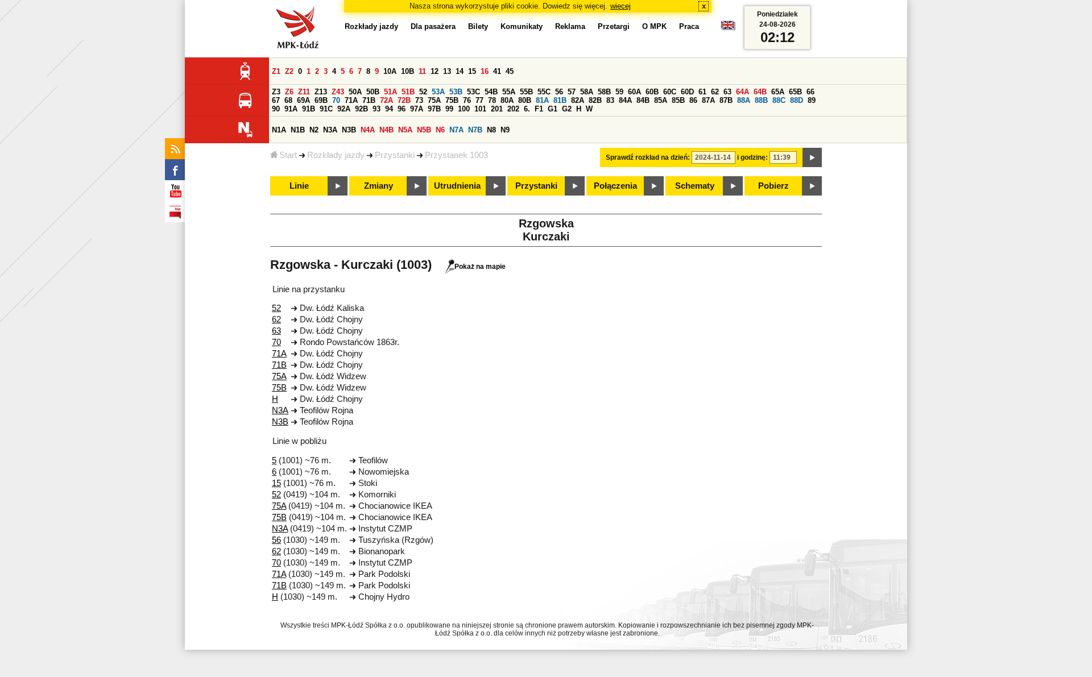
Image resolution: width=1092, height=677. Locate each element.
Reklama (570, 26)
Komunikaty (521, 26)
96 (402, 109)
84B (643, 100)
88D (796, 100)
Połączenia (615, 185)
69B (321, 100)
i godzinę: (752, 157)
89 (812, 100)
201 (497, 109)
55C (544, 92)
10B (407, 71)
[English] (728, 28)
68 (288, 100)
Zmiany (378, 185)
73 (419, 100)
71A (351, 100)
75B (451, 100)
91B (308, 109)
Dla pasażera (433, 26)
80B (524, 100)
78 (492, 100)
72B (404, 100)
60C (669, 92)
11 (422, 71)
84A (625, 100)
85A (660, 100)
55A (508, 92)
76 (467, 100)
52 (423, 92)
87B (726, 100)
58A (586, 92)
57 (572, 92)
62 (715, 92)
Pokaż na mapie (480, 267)
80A (507, 100)
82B (595, 100)
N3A (330, 130)
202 (513, 109)
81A (542, 100)
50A (355, 92)
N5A (405, 130)
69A (303, 100)
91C (326, 109)
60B (652, 92)
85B (678, 100)
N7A (456, 130)
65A (777, 92)
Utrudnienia (457, 185)
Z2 (289, 71)
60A (634, 92)
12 (435, 71)
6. (527, 109)
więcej (620, 6)
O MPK (654, 26)
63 (727, 92)
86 (693, 100)
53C (473, 92)
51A (390, 92)
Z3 (276, 92)
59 (619, 92)
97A (416, 109)
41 (497, 71)
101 (480, 109)
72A (386, 100)
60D (687, 92)
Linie (299, 185)
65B (795, 92)
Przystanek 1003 (456, 155)
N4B (386, 130)
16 (485, 71)
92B (361, 109)
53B (455, 92)
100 (464, 109)
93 (376, 109)
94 (389, 109)
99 (449, 109)
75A (434, 100)
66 (810, 92)
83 (610, 100)
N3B (349, 130)
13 (447, 71)
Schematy (694, 185)
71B (368, 100)
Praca (689, 26)
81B (559, 100)
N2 (313, 130)
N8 (491, 130)
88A (743, 100)
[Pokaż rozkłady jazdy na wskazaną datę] (812, 157)
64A (742, 92)
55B (526, 92)
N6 (440, 130)
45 (510, 71)
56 (559, 92)
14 (460, 71)
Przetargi (614, 26)
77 (479, 100)
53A (438, 92)
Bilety (478, 26)
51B (408, 92)
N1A (279, 130)
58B (604, 92)
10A (389, 71)
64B (760, 92)
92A (343, 109)
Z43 (338, 92)
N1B (298, 130)
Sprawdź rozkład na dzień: (648, 157)
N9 (505, 130)
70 (336, 100)
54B (491, 92)
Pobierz (773, 185)
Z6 (289, 92)
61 (702, 92)
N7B (475, 130)
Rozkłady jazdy (336, 155)
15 (472, 71)
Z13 (321, 92)
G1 (552, 109)
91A (290, 109)
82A (577, 100)
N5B (424, 130)
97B (434, 109)
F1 (539, 109)
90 (276, 109)
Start (288, 155)
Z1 (276, 71)
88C (778, 100)
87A (708, 100)
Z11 (304, 92)
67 (276, 100)
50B (372, 92)
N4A (368, 130)
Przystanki (395, 155)
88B (761, 100)
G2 (567, 109)
